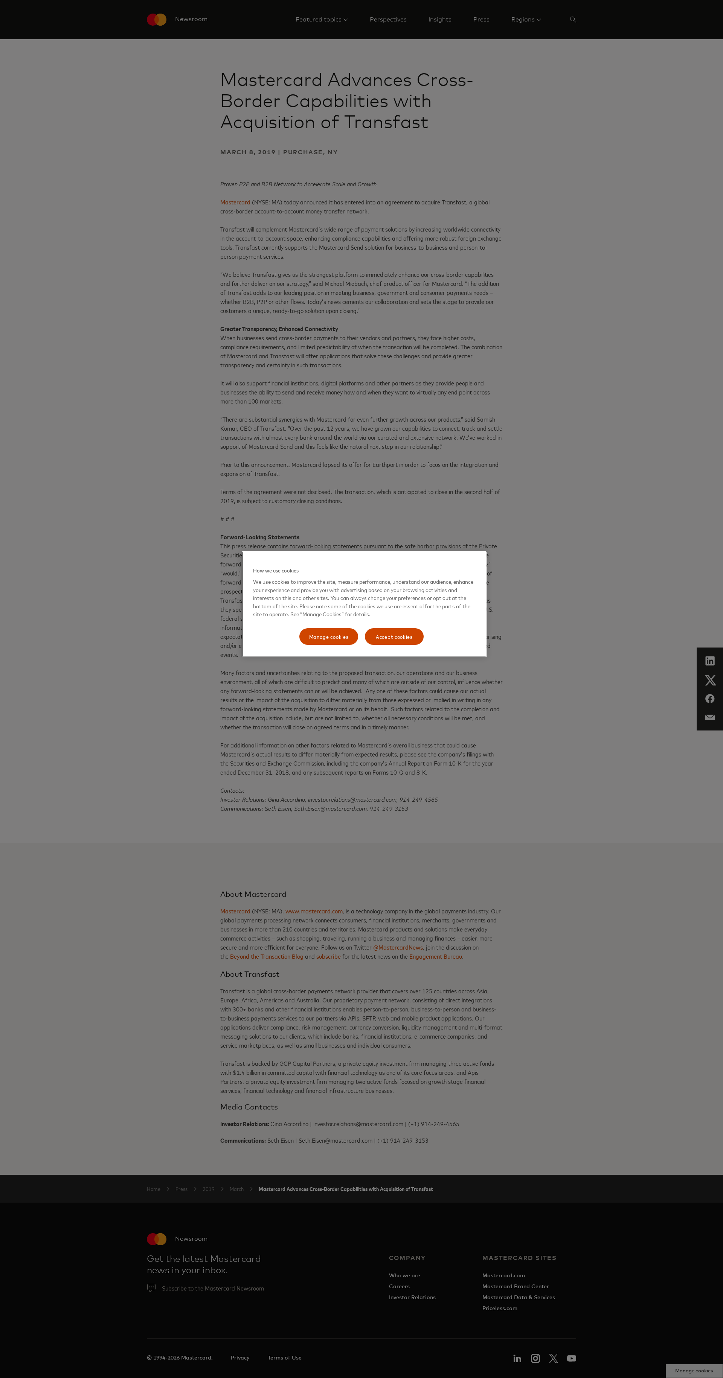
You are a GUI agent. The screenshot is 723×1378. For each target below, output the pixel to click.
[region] (364, 604)
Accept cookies (394, 636)
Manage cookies (329, 636)
